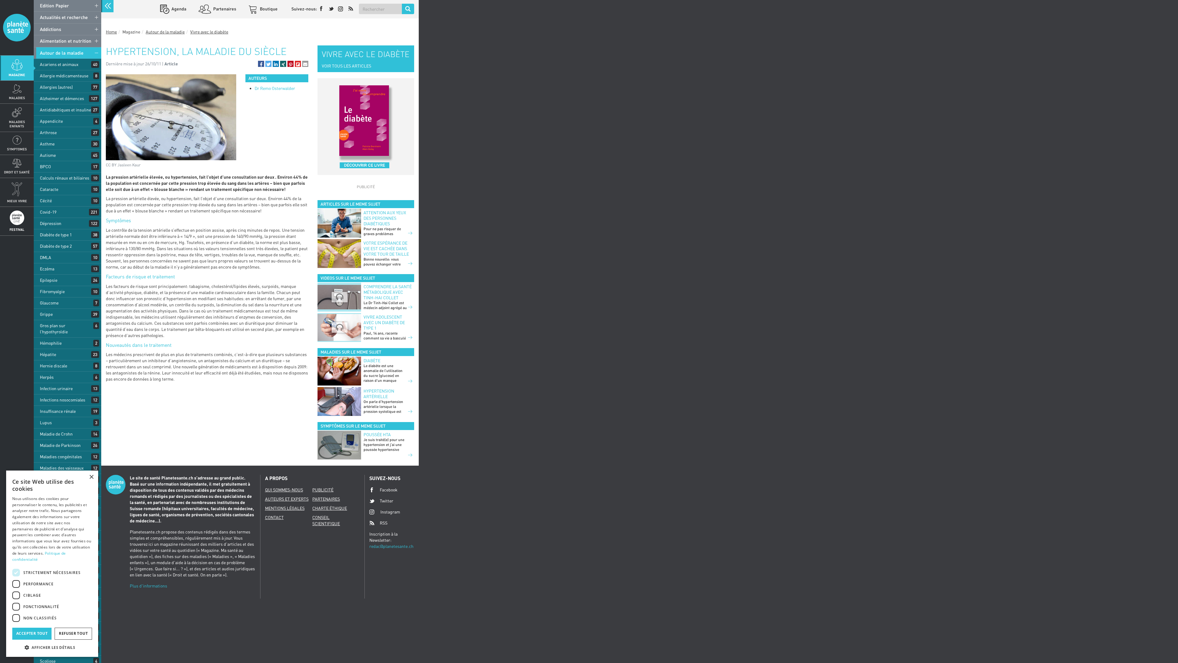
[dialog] (52, 564)
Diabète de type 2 (56, 246)
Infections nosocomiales (62, 399)
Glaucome (49, 302)
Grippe (46, 314)
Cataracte (49, 189)
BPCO (45, 166)
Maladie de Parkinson (60, 445)
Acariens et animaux (59, 64)
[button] (261, 64)
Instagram (390, 511)
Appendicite (51, 121)
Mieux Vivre (17, 201)
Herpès (47, 377)
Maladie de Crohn (56, 433)
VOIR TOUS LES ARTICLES (346, 65)
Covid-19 (48, 212)
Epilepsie (48, 280)
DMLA (45, 257)
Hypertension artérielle (379, 393)
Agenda (178, 8)
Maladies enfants (17, 124)
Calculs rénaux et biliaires (64, 177)
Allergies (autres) (56, 87)
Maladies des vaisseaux (62, 468)
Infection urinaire (56, 388)
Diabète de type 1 (56, 234)
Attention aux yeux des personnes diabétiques (385, 218)
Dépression (50, 223)
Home (111, 31)
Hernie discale (53, 365)
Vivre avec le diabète (209, 31)
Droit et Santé (17, 172)
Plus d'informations (148, 585)
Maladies (17, 98)
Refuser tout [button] (73, 633)
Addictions (50, 29)
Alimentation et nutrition (65, 41)
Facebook (389, 489)
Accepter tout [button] (32, 633)
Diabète (372, 360)
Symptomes (17, 149)
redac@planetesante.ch (391, 546)
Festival (17, 229)
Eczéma (47, 268)
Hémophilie (51, 343)
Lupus (46, 422)
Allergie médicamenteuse (64, 75)
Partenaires (224, 8)
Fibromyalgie (52, 291)
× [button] (91, 477)
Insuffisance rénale (58, 411)
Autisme (48, 155)
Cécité (46, 200)
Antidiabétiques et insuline (65, 109)
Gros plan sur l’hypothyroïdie (54, 328)
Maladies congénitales (61, 456)
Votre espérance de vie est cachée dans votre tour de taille (386, 248)
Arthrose (48, 132)
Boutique (268, 8)
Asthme (47, 143)
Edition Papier (54, 5)
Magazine (17, 75)
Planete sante (17, 27)
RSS (383, 522)
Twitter (386, 500)
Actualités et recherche (64, 17)
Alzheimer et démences (62, 98)
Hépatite (48, 354)
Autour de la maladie (61, 53)
